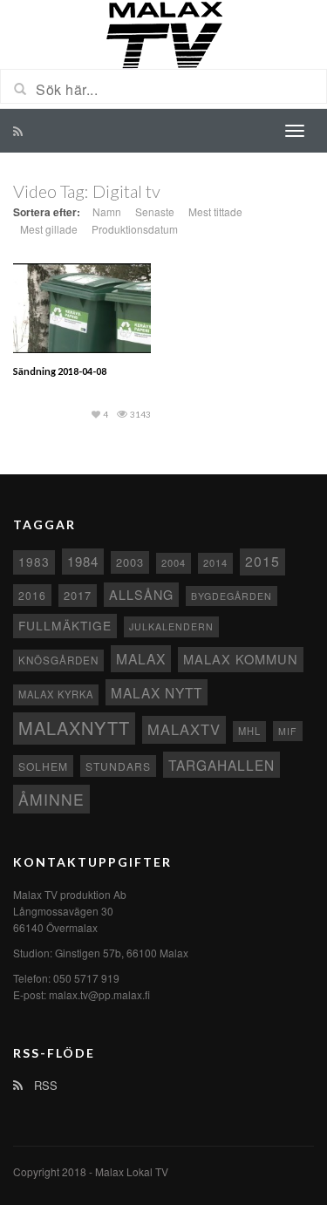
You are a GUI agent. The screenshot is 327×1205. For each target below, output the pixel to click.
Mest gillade (49, 228)
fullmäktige (65, 625)
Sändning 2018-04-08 (59, 371)
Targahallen (221, 764)
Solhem (43, 766)
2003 (130, 562)
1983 (34, 561)
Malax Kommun (240, 659)
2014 (215, 562)
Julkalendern (171, 626)
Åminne (51, 799)
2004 (173, 562)
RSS (44, 1085)
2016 (32, 595)
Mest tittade (215, 211)
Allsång (141, 594)
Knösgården (58, 660)
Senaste (154, 211)
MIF (287, 731)
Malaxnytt (74, 727)
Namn (106, 211)
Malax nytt (156, 692)
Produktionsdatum (135, 228)
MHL (249, 731)
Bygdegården (231, 595)
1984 (83, 561)
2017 (78, 595)
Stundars (118, 766)
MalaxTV (184, 728)
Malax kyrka (55, 694)
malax (141, 658)
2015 (262, 561)
